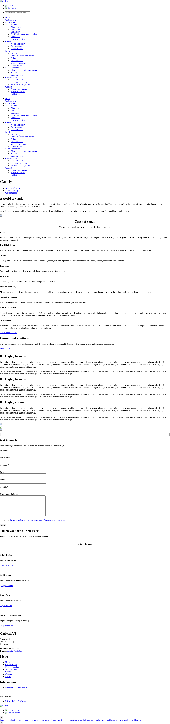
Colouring (15, 58)
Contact (8, 87)
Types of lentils (17, 60)
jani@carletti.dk (6, 626)
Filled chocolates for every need (24, 70)
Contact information (19, 89)
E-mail (3, 472)
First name (5, 450)
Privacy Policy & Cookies (16, 688)
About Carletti (11, 25)
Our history (15, 32)
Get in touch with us (8, 332)
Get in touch (16, 94)
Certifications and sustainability (24, 34)
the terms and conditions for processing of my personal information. (38, 520)
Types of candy (17, 46)
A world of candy (18, 44)
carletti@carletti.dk (15, 651)
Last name (5, 457)
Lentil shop (10, 22)
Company (4, 465)
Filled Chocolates (12, 68)
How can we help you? (10, 494)
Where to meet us (18, 39)
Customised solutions (19, 80)
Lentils (8, 51)
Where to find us (18, 91)
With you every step (19, 82)
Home (7, 17)
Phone (3, 479)
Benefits (14, 72)
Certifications (10, 20)
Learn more (5, 348)
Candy (8, 41)
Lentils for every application (22, 56)
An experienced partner (20, 84)
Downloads (15, 36)
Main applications (18, 63)
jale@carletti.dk (6, 565)
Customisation (17, 48)
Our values (15, 29)
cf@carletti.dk (6, 605)
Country (4, 487)
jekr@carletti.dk (6, 585)
